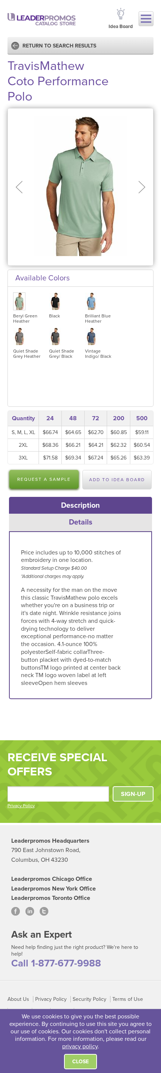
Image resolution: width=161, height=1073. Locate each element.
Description (80, 505)
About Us (18, 999)
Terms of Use (127, 999)
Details (80, 522)
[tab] (80, 505)
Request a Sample (44, 479)
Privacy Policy (21, 805)
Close (80, 1061)
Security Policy (89, 999)
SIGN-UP (133, 794)
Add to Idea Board (117, 479)
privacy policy (80, 1046)
